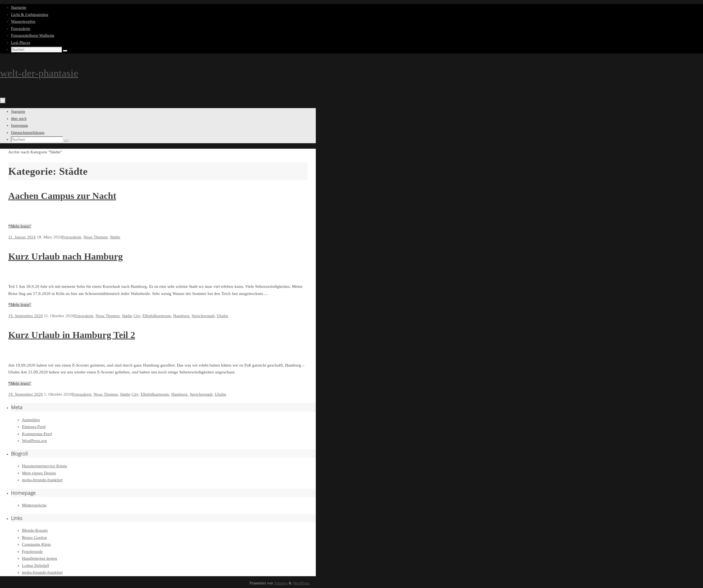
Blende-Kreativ (35, 530)
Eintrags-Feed (34, 426)
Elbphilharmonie (157, 316)
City (136, 316)
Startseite (18, 7)
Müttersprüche (34, 505)
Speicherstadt (203, 316)
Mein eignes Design (39, 473)
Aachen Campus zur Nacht (62, 196)
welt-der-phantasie (39, 73)
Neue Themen (95, 237)
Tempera (281, 583)
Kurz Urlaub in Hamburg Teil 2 (71, 335)
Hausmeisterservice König (44, 466)
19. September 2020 (25, 316)
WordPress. (301, 583)
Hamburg (181, 316)
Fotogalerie (20, 28)
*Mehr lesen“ (19, 226)
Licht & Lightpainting (29, 14)
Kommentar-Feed (37, 434)
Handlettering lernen (39, 558)
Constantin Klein (36, 544)
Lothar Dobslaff (35, 565)
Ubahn (222, 316)
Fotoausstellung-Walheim (32, 35)
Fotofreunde (32, 551)
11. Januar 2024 (22, 237)
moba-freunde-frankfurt (42, 480)
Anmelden (31, 420)
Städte (115, 237)
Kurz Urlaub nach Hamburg (65, 256)
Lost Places (20, 42)
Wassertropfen (23, 21)
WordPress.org (34, 440)
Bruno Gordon (34, 537)
